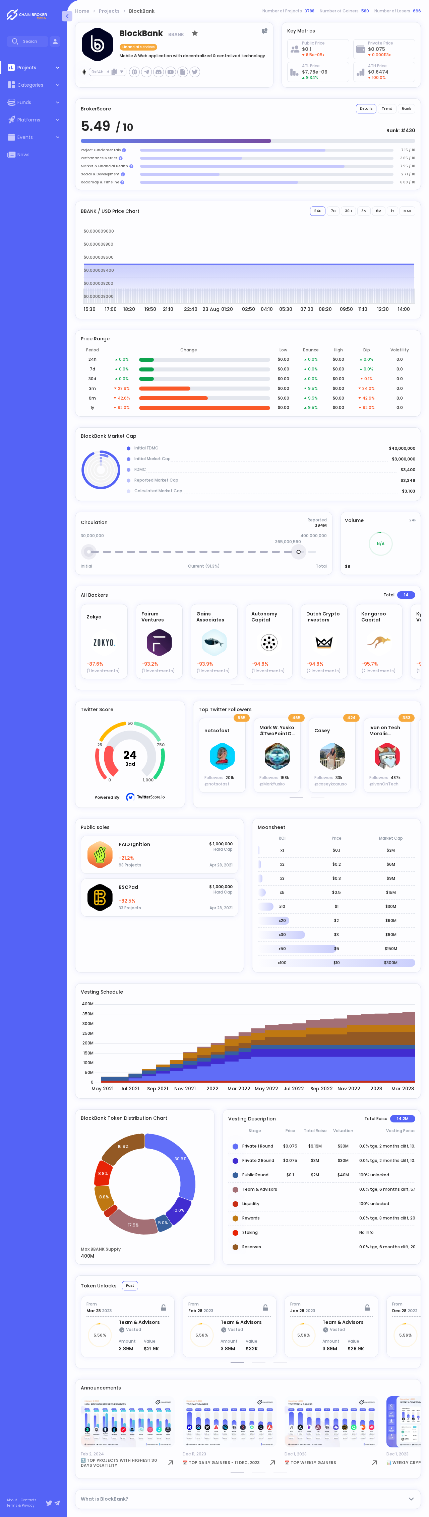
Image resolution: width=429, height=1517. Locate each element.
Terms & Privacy (21, 1506)
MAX (407, 211)
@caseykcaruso (330, 784)
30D (348, 211)
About (12, 1500)
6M (378, 211)
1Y (392, 211)
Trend (387, 108)
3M (364, 211)
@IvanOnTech (384, 784)
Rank (406, 108)
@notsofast (217, 784)
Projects (109, 11)
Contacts (29, 1500)
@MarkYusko (272, 784)
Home (82, 11)
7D (333, 211)
